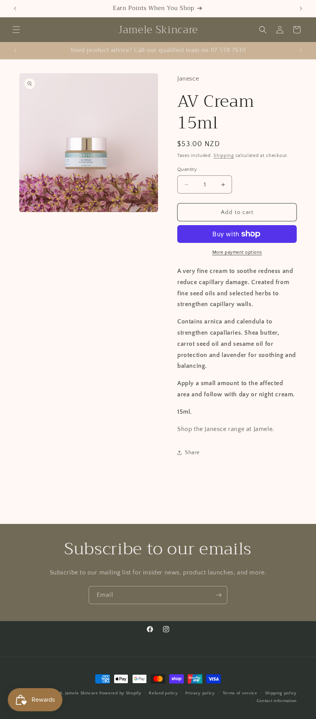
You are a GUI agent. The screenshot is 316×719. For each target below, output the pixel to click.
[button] (16, 29)
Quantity (187, 169)
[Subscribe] (218, 595)
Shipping (223, 155)
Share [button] (192, 453)
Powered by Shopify (120, 693)
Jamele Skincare (82, 693)
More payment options (237, 252)
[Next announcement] (300, 8)
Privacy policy (200, 693)
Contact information (277, 701)
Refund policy (163, 693)
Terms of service (240, 693)
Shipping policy (281, 693)
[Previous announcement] (15, 8)
